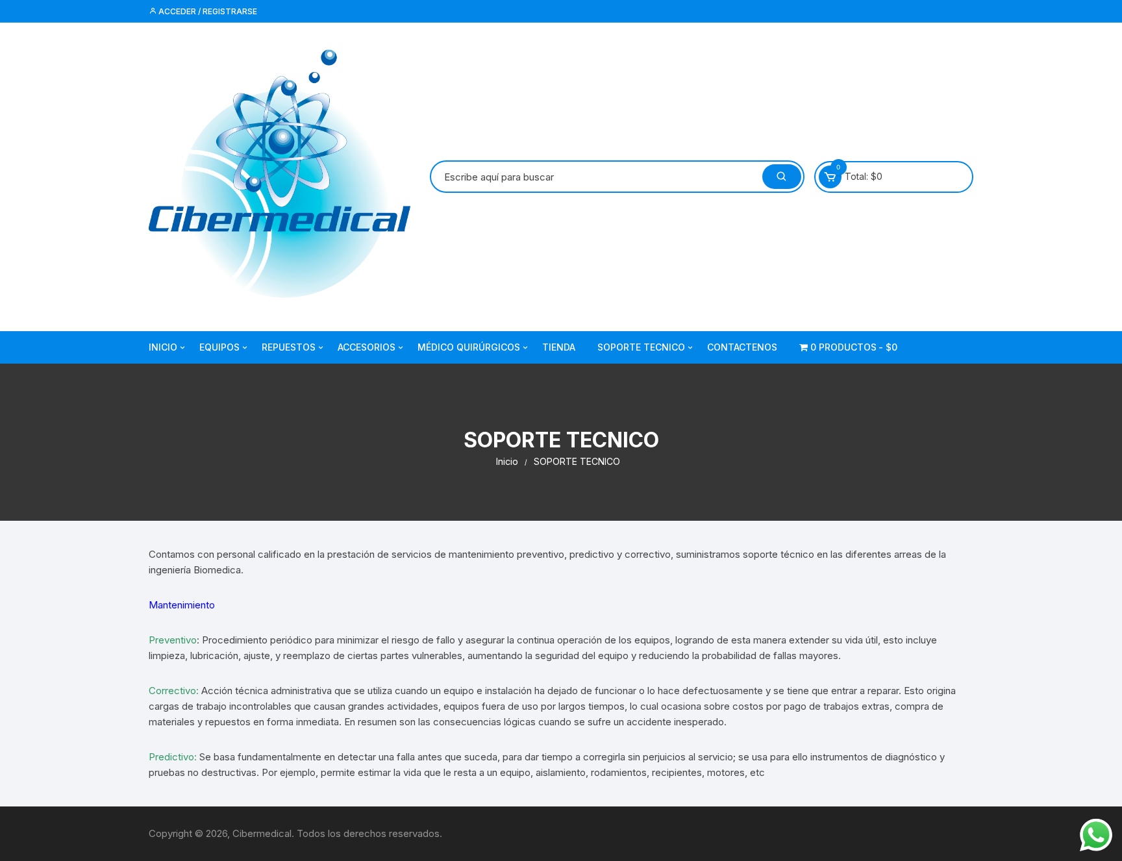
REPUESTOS (289, 347)
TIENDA (558, 347)
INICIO (163, 347)
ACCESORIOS (366, 347)
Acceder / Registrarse (206, 11)
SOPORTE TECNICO (641, 347)
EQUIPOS (219, 347)
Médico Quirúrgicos (469, 347)
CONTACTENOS (742, 347)
